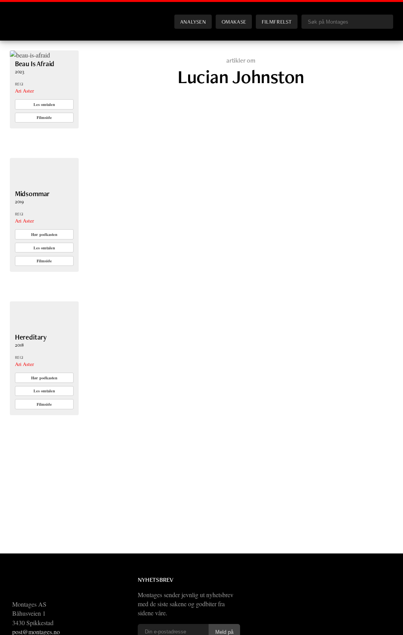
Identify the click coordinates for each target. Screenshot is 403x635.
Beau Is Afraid (35, 63)
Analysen (193, 21)
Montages (23, 15)
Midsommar (32, 193)
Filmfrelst (277, 21)
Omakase (234, 21)
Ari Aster (24, 90)
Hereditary (31, 337)
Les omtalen (44, 104)
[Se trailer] (30, 55)
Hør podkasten (44, 234)
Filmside (44, 117)
